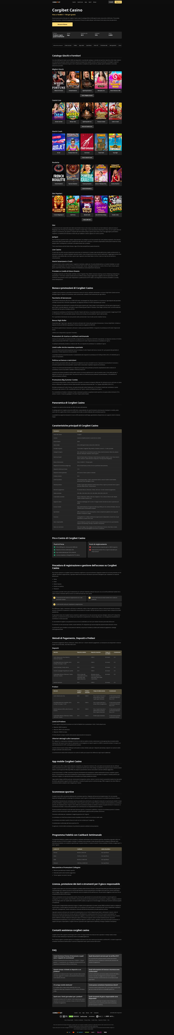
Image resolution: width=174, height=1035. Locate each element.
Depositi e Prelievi (102, 1020)
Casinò (74, 2)
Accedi (111, 2)
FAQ (108, 1020)
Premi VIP (96, 45)
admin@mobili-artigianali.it (116, 1012)
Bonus (94, 2)
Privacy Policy (87, 1020)
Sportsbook (88, 45)
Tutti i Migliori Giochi (87, 95)
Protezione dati (103, 45)
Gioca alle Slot (87, 219)
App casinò (81, 45)
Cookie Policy (94, 1020)
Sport (90, 2)
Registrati (118, 2)
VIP (91, 1012)
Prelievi (75, 45)
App (86, 2)
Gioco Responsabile (69, 1020)
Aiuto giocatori (113, 45)
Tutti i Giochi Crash (87, 157)
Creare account (68, 45)
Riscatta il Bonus (62, 24)
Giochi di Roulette (87, 188)
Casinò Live (80, 2)
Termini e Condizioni (78, 1020)
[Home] (57, 1012)
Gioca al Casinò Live (87, 126)
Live (80, 1012)
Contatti (96, 1012)
